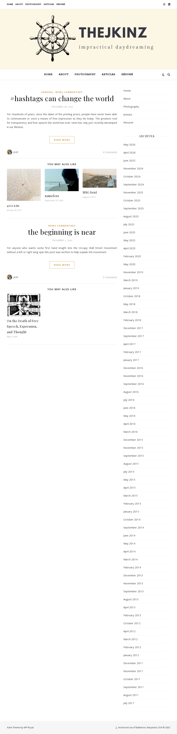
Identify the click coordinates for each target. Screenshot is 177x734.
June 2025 (129, 160)
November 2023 (133, 192)
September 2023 (133, 208)
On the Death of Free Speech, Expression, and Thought (23, 326)
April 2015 (129, 487)
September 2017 (133, 336)
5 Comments (110, 277)
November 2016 (133, 376)
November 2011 (133, 671)
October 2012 (131, 623)
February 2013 (132, 615)
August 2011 (131, 695)
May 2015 (129, 479)
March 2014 (130, 559)
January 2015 (131, 511)
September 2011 (133, 687)
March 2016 (130, 431)
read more (62, 139)
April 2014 (129, 551)
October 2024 (131, 176)
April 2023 (129, 248)
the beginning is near (62, 231)
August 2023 (131, 216)
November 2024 (133, 168)
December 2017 (133, 328)
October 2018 (131, 296)
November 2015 (133, 447)
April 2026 (129, 152)
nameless (52, 196)
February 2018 (132, 320)
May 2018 (129, 304)
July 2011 (128, 703)
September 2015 (133, 455)
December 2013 (133, 575)
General (47, 92)
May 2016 (129, 415)
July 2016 (128, 400)
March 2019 (130, 280)
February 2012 (132, 647)
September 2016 (133, 384)
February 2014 (132, 567)
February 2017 (132, 352)
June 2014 (129, 535)
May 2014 (129, 543)
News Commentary (69, 92)
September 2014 (133, 527)
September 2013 (133, 591)
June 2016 (129, 407)
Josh (15, 152)
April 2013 (129, 607)
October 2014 (131, 519)
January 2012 (131, 655)
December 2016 (133, 368)
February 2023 (132, 256)
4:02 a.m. (13, 205)
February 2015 (132, 503)
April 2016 (129, 423)
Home (10, 4)
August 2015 (131, 463)
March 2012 (130, 639)
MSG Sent (90, 192)
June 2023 (129, 232)
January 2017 (131, 360)
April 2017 (129, 344)
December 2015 (133, 439)
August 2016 (131, 392)
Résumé (61, 4)
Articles (49, 4)
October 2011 (131, 679)
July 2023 (128, 224)
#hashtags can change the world (62, 98)
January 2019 (131, 288)
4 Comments (110, 152)
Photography (33, 4)
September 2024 (133, 184)
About (19, 4)
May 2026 (129, 144)
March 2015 (130, 495)
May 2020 (129, 264)
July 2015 (128, 471)
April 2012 (129, 631)
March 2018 (130, 312)
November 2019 (133, 272)
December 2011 (133, 663)
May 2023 (129, 240)
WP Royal (29, 727)
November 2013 (133, 583)
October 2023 (131, 200)
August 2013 (131, 599)
